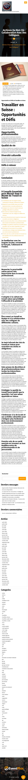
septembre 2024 (5, 564)
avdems (4, 604)
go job (3, 661)
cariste (3, 611)
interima (4, 678)
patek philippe (5, 709)
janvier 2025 (4, 557)
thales (3, 731)
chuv (3, 622)
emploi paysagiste (6, 641)
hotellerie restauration (7, 668)
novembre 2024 (5, 561)
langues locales (19, 91)
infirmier (4, 676)
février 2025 (4, 555)
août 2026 (4, 522)
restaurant (4, 713)
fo (2, 655)
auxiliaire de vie (5, 600)
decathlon (4, 631)
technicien (4, 727)
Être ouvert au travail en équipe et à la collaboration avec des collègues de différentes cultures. (14, 213)
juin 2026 (4, 526)
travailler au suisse (20, 94)
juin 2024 (4, 570)
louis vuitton (5, 694)
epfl (3, 644)
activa (3, 593)
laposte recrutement (7, 687)
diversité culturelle (12, 88)
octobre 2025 (5, 540)
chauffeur (4, 615)
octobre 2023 (5, 584)
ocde (3, 707)
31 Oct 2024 (5, 83)
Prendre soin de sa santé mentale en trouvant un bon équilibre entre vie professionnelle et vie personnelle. (14, 235)
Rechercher (5, 474)
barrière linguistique (12, 85)
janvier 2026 (4, 535)
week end (4, 746)
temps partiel (5, 729)
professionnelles (20, 92)
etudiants (4, 650)
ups (3, 744)
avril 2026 (4, 529)
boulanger (4, 609)
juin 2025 (4, 548)
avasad (3, 602)
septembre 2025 (5, 542)
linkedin (4, 690)
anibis (3, 598)
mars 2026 (4, 531)
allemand (6, 85)
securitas (4, 718)
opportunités (5, 92)
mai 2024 (4, 572)
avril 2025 (4, 551)
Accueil (13, 42)
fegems (3, 652)
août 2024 (4, 566)
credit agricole (5, 628)
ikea (3, 672)
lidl (3, 689)
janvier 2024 (5, 579)
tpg (3, 735)
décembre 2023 (5, 581)
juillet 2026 (4, 524)
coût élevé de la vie (13, 86)
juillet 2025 (4, 546)
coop (3, 624)
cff (2, 613)
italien (14, 91)
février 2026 (4, 533)
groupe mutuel (5, 665)
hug (3, 670)
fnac (3, 654)
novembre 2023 (5, 583)
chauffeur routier (6, 620)
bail (3, 608)
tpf (2, 733)
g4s (3, 659)
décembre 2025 (5, 537)
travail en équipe (12, 94)
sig (2, 720)
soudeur (4, 722)
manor (3, 700)
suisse (3, 724)
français (10, 91)
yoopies (4, 748)
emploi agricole (5, 635)
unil (3, 742)
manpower (4, 701)
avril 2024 (4, 573)
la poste (4, 685)
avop (3, 606)
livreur (3, 692)
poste (3, 711)
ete (3, 646)
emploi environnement (7, 639)
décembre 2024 (5, 559)
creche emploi (5, 626)
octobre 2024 (5, 562)
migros (3, 703)
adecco (3, 595)
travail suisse (5, 738)
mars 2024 (4, 575)
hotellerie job (5, 666)
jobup (3, 683)
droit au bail (5, 633)
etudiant (4, 648)
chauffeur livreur (6, 617)
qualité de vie (5, 94)
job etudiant (5, 679)
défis (7, 88)
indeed (3, 674)
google (3, 663)
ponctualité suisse (12, 92)
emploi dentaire (6, 637)
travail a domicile (6, 736)
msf (3, 705)
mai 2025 (4, 549)
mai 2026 (4, 527)
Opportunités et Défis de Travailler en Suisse (13, 100)
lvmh (3, 696)
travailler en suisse (7, 95)
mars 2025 (4, 553)
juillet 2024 (4, 568)
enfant (3, 643)
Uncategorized (18, 83)
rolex (3, 716)
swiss (3, 725)
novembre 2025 (5, 538)
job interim (4, 681)
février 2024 (4, 577)
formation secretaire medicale (9, 657)
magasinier (4, 698)
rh (2, 714)
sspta (12, 83)
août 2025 (4, 544)
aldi (3, 596)
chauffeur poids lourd (7, 619)
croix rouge (4, 630)
